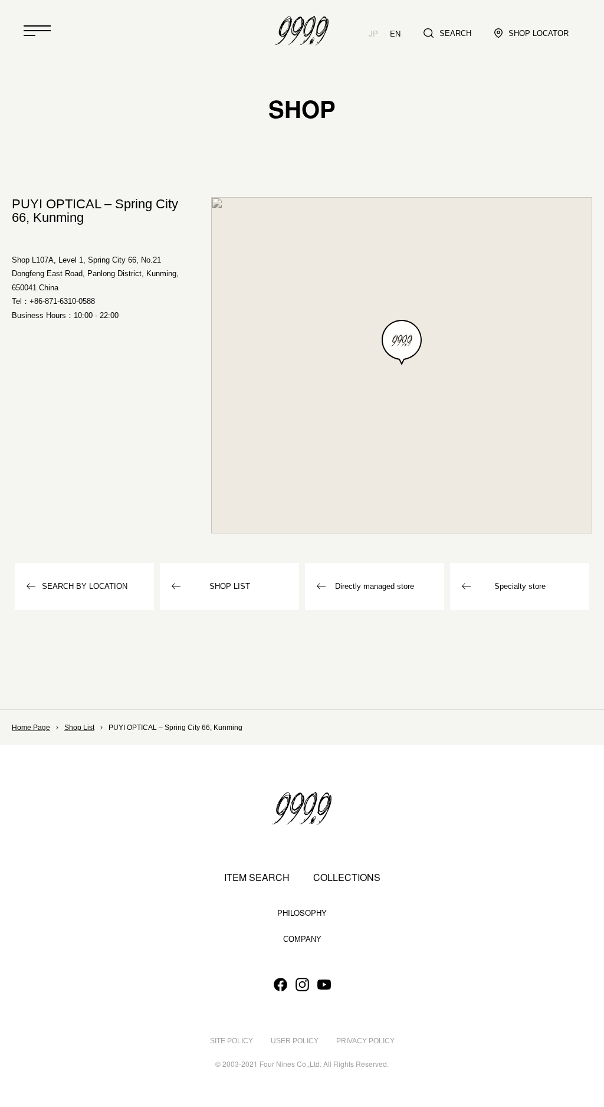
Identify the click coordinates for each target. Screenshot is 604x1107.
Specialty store (520, 586)
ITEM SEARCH (257, 877)
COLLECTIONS (346, 877)
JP (373, 33)
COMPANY (302, 939)
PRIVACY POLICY (365, 1041)
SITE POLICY (231, 1041)
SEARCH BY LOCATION (84, 586)
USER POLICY (295, 1041)
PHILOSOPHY (302, 912)
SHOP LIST (229, 586)
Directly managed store (374, 586)
